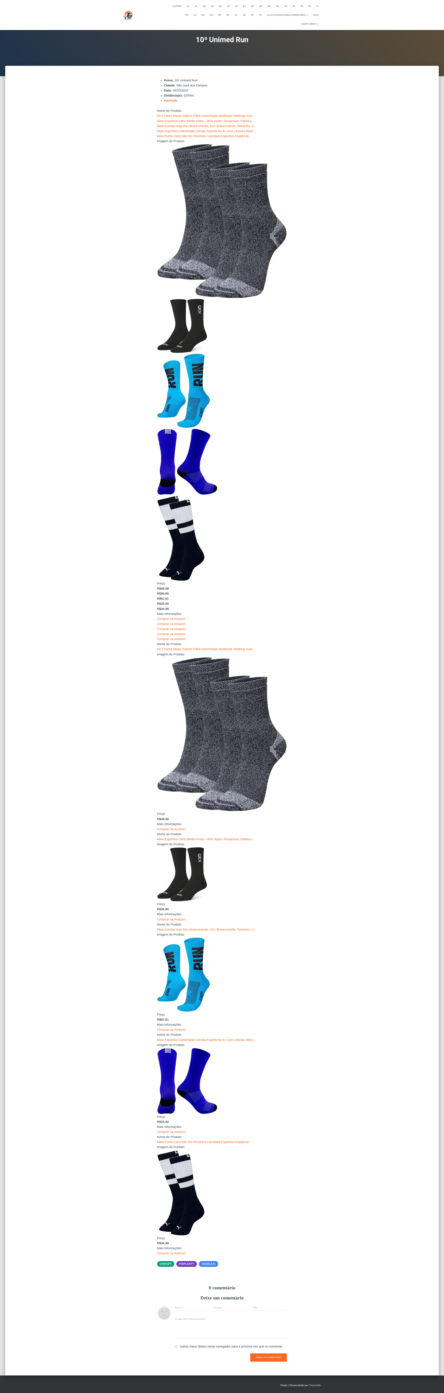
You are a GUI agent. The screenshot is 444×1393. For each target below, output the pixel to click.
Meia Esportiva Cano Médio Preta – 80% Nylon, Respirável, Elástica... (205, 121)
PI (317, 6)
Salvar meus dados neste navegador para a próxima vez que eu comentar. (231, 1346)
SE (244, 15)
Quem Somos (309, 24)
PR (187, 15)
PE (309, 6)
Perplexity (186, 1263)
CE (228, 6)
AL (196, 6)
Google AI (208, 1263)
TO (260, 15)
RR (219, 15)
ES (244, 6)
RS (228, 15)
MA (260, 6)
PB (301, 6)
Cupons (176, 6)
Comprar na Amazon (171, 619)
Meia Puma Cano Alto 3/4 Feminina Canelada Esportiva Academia (203, 136)
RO (211, 15)
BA (220, 6)
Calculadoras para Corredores (286, 15)
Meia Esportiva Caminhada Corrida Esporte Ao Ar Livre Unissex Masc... (206, 131)
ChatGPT (166, 1263)
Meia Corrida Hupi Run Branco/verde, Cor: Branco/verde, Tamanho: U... (206, 126)
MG (269, 6)
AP (212, 6)
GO (252, 6)
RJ (195, 15)
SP (252, 15)
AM (204, 6)
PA (294, 6)
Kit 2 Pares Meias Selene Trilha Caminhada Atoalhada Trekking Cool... (206, 116)
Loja (315, 15)
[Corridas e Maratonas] (128, 15)
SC (236, 15)
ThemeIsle (315, 1385)
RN (203, 15)
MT (285, 6)
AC (188, 6)
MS (277, 6)
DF (236, 6)
